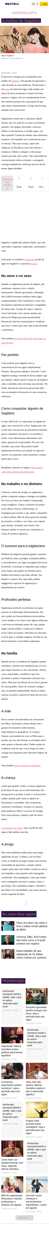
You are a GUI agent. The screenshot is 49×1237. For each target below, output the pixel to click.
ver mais (22, 1218)
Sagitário (15, 81)
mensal (33, 263)
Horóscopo (24, 13)
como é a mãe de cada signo (27, 765)
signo (7, 89)
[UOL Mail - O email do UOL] (33, 4)
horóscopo (30, 259)
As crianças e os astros (11, 828)
